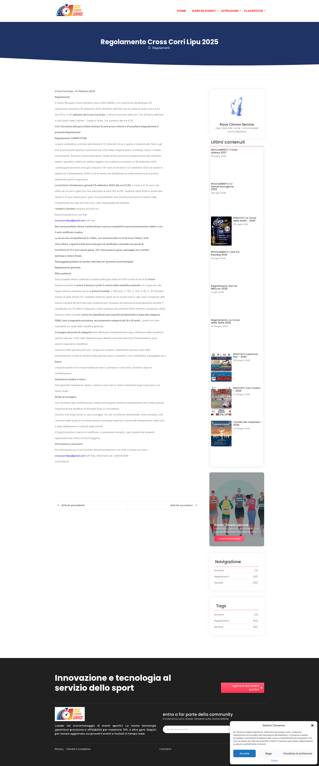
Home (181, 11)
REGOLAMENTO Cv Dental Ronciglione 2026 (222, 186)
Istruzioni (229, 11)
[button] (312, 725)
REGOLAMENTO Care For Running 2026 (225, 253)
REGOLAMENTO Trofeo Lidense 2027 (224, 151)
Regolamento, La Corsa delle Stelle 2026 (225, 321)
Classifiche (253, 11)
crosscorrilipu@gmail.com (70, 220)
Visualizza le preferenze (297, 753)
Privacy (274, 760)
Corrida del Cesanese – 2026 (247, 423)
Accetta (244, 753)
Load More (237, 460)
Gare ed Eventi (204, 11)
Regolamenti (161, 48)
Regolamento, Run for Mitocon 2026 (224, 287)
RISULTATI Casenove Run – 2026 (245, 355)
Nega (268, 753)
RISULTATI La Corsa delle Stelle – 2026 (244, 219)
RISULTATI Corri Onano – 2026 (246, 389)
